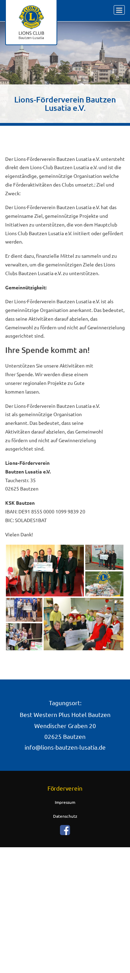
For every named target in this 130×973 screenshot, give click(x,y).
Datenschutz (65, 816)
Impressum (65, 802)
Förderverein (65, 788)
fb (65, 830)
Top (124, 967)
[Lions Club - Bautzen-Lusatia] (31, 22)
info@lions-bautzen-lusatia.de (65, 747)
